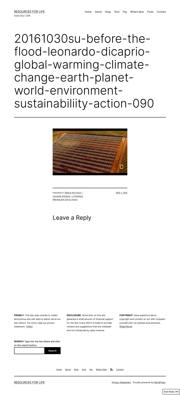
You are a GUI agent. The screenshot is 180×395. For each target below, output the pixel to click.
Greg (108, 11)
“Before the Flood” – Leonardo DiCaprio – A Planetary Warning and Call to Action (68, 196)
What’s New (137, 11)
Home (88, 11)
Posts (150, 11)
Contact (161, 11)
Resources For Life (29, 11)
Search (52, 350)
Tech (117, 11)
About (98, 11)
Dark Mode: (169, 391)
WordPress (159, 382)
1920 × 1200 (121, 192)
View (29, 326)
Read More (126, 326)
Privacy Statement (121, 382)
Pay (125, 11)
